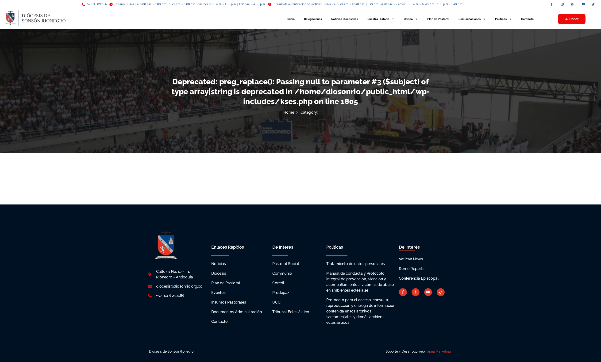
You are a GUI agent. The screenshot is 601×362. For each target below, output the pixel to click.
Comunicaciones (469, 19)
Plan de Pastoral (438, 19)
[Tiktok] (441, 292)
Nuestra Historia (378, 19)
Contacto (527, 19)
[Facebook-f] (403, 292)
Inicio (291, 19)
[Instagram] (416, 292)
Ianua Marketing (439, 351)
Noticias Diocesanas (344, 19)
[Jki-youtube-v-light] (428, 292)
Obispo (408, 19)
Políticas (501, 19)
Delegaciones (313, 19)
